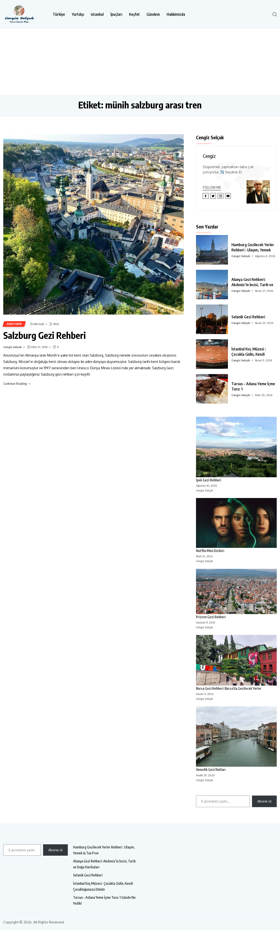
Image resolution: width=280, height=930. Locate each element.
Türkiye (59, 14)
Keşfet (134, 14)
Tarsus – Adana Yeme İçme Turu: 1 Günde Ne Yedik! (104, 900)
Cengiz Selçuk (12, 347)
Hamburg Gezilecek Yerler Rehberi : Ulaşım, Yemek (252, 247)
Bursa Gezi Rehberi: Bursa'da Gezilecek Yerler (228, 688)
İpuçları (116, 14)
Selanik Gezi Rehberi (248, 316)
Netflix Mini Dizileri (210, 551)
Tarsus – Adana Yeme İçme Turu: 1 (253, 386)
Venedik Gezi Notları (211, 769)
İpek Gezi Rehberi (208, 480)
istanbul (97, 14)
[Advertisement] (140, 61)
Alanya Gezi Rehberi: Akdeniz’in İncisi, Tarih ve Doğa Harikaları (104, 864)
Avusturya (14, 324)
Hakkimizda (176, 14)
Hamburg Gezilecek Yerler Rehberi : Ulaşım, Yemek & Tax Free (104, 850)
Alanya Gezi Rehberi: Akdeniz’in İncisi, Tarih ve (252, 282)
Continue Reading (15, 383)
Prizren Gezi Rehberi (211, 617)
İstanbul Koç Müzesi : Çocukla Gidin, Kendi (248, 351)
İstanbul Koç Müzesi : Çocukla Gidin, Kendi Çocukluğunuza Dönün (103, 886)
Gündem (153, 14)
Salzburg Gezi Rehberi (44, 335)
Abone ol (264, 801)
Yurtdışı (78, 14)
